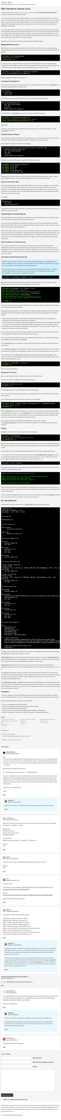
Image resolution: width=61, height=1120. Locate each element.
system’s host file (49, 960)
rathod (7, 857)
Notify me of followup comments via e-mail (15, 1099)
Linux (14, 739)
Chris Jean (6, 2)
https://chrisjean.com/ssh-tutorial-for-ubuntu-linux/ (19, 982)
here (21, 1115)
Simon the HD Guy (10, 752)
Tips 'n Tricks (18, 739)
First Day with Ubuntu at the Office (24, 12)
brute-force (4, 253)
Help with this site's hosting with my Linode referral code (16, 736)
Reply (4, 795)
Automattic (17, 4)
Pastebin (4, 497)
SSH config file (38, 962)
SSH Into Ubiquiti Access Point (47, 719)
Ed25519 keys (13, 269)
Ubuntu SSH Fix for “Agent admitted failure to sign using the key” (9, 721)
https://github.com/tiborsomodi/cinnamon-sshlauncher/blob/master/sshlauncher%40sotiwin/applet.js (28, 895)
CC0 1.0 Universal (47, 1107)
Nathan (7, 909)
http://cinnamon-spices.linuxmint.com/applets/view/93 (16, 889)
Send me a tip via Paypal (8, 734)
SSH (15, 18)
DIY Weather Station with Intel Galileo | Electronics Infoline (14, 976)
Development (9, 739)
